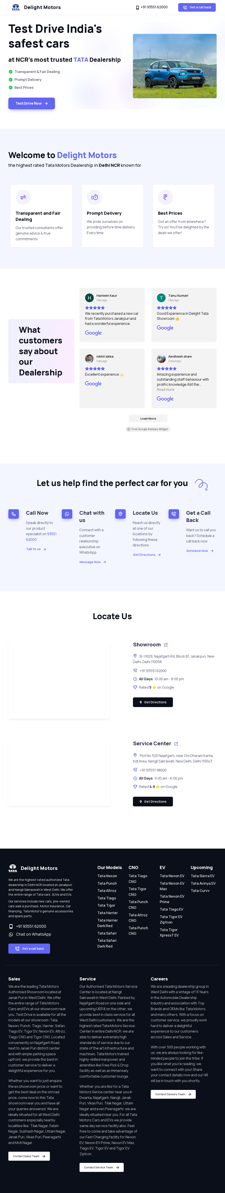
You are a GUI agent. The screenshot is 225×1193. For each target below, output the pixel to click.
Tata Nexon (107, 875)
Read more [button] (165, 389)
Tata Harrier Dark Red (107, 923)
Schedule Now (197, 551)
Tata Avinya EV (203, 883)
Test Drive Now (29, 103)
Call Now (37, 512)
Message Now (90, 562)
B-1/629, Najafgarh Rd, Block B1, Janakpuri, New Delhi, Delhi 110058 (173, 659)
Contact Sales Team (26, 1156)
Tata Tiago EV (171, 909)
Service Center (152, 743)
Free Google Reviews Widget (150, 429)
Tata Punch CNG (138, 904)
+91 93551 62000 (154, 7)
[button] (168, 93)
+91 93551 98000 (153, 770)
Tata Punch (107, 883)
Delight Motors (42, 7)
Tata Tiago (106, 898)
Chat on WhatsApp (32, 934)
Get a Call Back (198, 516)
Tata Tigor (106, 905)
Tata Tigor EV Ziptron (171, 919)
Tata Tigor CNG (137, 891)
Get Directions (144, 555)
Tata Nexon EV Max (172, 886)
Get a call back (200, 7)
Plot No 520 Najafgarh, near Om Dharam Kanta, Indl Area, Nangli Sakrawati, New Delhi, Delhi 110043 (173, 758)
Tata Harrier (107, 912)
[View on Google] (89, 297)
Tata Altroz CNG (138, 918)
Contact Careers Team (170, 1094)
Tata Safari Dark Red (106, 943)
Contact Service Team (98, 1167)
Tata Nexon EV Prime (172, 899)
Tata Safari (106, 933)
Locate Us (145, 512)
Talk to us (33, 549)
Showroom (147, 644)
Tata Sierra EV (202, 875)
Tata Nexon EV (172, 875)
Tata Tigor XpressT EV (169, 932)
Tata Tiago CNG (138, 878)
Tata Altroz (106, 890)
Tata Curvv (200, 890)
